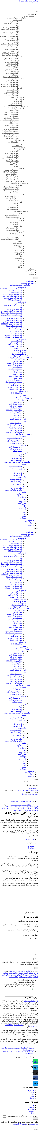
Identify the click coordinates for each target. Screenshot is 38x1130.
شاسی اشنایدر (17, 361)
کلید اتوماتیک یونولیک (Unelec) (13, 294)
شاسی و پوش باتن (20, 359)
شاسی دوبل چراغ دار (15, 376)
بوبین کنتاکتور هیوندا (16, 430)
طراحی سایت (33, 1124)
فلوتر (24, 512)
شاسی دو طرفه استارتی (14, 385)
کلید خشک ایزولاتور (20, 348)
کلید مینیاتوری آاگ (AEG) (14, 326)
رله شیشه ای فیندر (16, 460)
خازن (24, 395)
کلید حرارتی (22, 339)
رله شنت (19, 454)
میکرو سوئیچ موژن (16, 480)
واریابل (24, 471)
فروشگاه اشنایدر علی (31, 1001)
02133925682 (18, 1025)
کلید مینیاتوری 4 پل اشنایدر (13, 320)
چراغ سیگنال (22, 391)
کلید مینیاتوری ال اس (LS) (14, 328)
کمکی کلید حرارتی (16, 488)
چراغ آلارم (23, 497)
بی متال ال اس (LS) (15, 449)
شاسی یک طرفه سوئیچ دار (13, 380)
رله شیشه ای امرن (16, 458)
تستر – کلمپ (22, 503)
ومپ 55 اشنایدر (21, 397)
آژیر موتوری (22, 508)
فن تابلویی (23, 518)
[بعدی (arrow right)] (35, 1129)
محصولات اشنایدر (28, 522)
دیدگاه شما (34, 939)
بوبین (24, 421)
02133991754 (9, 1025)
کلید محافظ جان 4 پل (15, 333)
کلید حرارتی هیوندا (16, 341)
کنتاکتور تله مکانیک (16, 408)
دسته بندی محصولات (27, 283)
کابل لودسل (22, 469)
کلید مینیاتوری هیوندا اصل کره (12, 322)
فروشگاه (31, 520)
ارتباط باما (30, 525)
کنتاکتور (23, 400)
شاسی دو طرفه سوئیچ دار (14, 382)
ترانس (24, 492)
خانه (36, 790)
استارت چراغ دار (17, 372)
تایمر (24, 514)
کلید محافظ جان (21, 329)
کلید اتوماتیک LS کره (15, 290)
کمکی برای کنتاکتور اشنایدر (13, 490)
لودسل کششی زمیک (15, 466)
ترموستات (23, 482)
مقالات (32, 523)
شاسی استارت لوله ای (15, 387)
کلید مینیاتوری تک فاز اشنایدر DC (11, 313)
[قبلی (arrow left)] (37, 1129)
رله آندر (20, 456)
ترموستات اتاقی (17, 484)
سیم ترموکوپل (21, 494)
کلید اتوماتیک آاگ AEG (15, 300)
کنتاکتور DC (18, 417)
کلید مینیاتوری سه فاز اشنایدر (13, 318)
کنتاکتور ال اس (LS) (15, 406)
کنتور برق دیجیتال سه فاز (14, 443)
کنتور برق (23, 436)
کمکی (24, 486)
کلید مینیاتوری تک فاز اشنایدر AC (11, 311)
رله (25, 453)
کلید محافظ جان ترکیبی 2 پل (13, 335)
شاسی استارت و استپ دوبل (13, 370)
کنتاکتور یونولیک (17, 413)
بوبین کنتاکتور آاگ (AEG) (14, 425)
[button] (28, 1)
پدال (25, 507)
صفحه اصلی (30, 281)
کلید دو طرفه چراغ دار (19, 356)
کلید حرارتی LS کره (16, 342)
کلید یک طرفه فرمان (19, 350)
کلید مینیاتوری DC (16, 303)
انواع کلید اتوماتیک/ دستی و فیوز (20, 285)
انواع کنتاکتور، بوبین (24, 398)
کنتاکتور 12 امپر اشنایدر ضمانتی (24, 790)
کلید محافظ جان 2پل (15, 331)
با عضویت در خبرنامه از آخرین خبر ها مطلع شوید (22, 1116)
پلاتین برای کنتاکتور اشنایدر (17, 419)
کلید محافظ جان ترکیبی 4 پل (13, 337)
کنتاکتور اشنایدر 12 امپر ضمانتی (21, 801)
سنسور (24, 510)
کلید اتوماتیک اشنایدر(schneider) (12, 296)
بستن (35, 277)
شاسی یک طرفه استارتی (14, 383)
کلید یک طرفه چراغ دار (19, 354)
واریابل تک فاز (17, 473)
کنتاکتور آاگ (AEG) (16, 411)
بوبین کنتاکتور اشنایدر (15, 423)
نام (36, 955)
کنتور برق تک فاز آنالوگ (14, 438)
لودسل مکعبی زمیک (15, 467)
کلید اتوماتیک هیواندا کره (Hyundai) (11, 289)
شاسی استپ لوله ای (15, 389)
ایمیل (36, 958)
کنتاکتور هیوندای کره (15, 404)
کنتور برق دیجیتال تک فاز (14, 441)
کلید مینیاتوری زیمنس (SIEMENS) (11, 324)
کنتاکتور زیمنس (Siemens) (14, 410)
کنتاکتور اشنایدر (17, 402)
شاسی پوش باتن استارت (14, 363)
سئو (26, 1124)
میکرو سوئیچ (22, 477)
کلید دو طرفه (22, 352)
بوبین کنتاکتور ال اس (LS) (14, 432)
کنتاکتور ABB (18, 415)
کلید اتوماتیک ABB (16, 292)
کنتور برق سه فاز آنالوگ (14, 439)
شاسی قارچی (17, 367)
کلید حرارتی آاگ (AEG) (15, 344)
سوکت (24, 516)
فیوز (24, 499)
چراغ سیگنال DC (16, 393)
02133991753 (33, 1026)
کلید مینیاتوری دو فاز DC (14, 309)
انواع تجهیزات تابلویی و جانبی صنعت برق (17, 462)
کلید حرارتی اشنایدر (16, 346)
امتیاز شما (34, 935)
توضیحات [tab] (31, 846)
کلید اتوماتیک (22, 287)
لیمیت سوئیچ (22, 495)
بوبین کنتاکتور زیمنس (15, 426)
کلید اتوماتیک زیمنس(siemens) (13, 298)
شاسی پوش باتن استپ (15, 365)
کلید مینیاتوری (21, 302)
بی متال (23, 445)
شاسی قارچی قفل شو (15, 369)
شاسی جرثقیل (17, 378)
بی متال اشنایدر (17, 451)
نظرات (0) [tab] (31, 848)
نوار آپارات (23, 505)
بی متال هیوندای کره (15, 447)
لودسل (24, 464)
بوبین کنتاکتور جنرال (15, 428)
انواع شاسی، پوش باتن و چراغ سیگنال (18, 357)
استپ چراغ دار (17, 374)
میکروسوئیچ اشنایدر (16, 479)
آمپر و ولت (22, 501)
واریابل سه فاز (17, 475)
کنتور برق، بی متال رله (23, 434)
